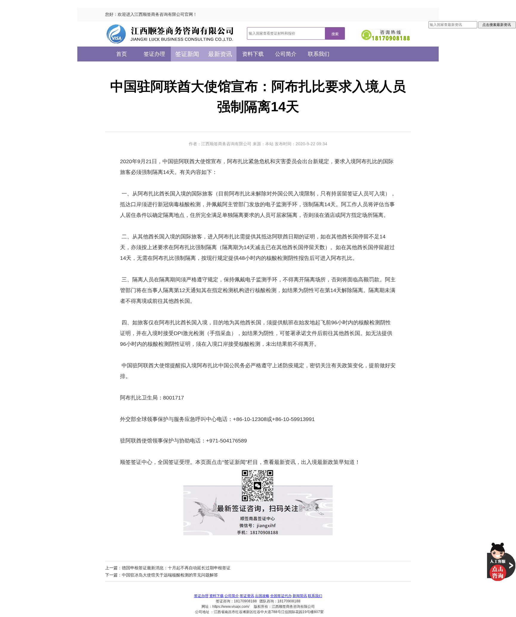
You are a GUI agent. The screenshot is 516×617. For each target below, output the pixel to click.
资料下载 (253, 54)
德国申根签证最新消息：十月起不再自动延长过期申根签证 (176, 567)
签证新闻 (187, 54)
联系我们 (318, 54)
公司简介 (286, 54)
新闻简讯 (300, 596)
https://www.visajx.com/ (230, 606)
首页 (121, 54)
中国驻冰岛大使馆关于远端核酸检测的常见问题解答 (170, 575)
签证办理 (154, 54)
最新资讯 (220, 54)
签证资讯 (247, 596)
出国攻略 (262, 596)
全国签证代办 (281, 596)
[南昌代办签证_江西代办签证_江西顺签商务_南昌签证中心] (170, 34)
